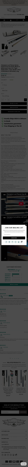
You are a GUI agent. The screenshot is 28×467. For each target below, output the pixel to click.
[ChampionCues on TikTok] (22, 242)
